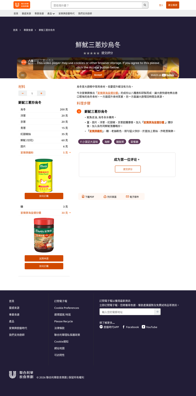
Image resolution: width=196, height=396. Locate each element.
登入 (161, 5)
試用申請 (43, 258)
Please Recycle (63, 321)
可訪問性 (59, 355)
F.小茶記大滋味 (89, 141)
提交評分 (127, 169)
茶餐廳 (134, 141)
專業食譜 (14, 314)
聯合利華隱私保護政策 (67, 334)
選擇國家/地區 (62, 314)
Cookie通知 (61, 341)
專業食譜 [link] (39, 13)
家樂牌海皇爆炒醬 (107, 92)
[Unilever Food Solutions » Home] (21, 5)
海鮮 (107, 141)
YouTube (151, 327)
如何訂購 (43, 195)
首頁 (11, 301)
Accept (98, 74)
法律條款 (59, 328)
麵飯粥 (120, 141)
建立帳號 (172, 4)
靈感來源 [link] (26, 13)
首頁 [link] (16, 13)
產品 (11, 321)
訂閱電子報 (60, 301)
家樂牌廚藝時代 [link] (67, 13)
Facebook (132, 327)
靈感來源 (14, 307)
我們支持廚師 (17, 334)
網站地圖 (59, 348)
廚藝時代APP (111, 327)
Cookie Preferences (66, 307)
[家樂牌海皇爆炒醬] (44, 235)
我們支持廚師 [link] (85, 13)
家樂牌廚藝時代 (18, 328)
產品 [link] (49, 13)
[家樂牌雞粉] (44, 175)
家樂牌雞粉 (95, 131)
